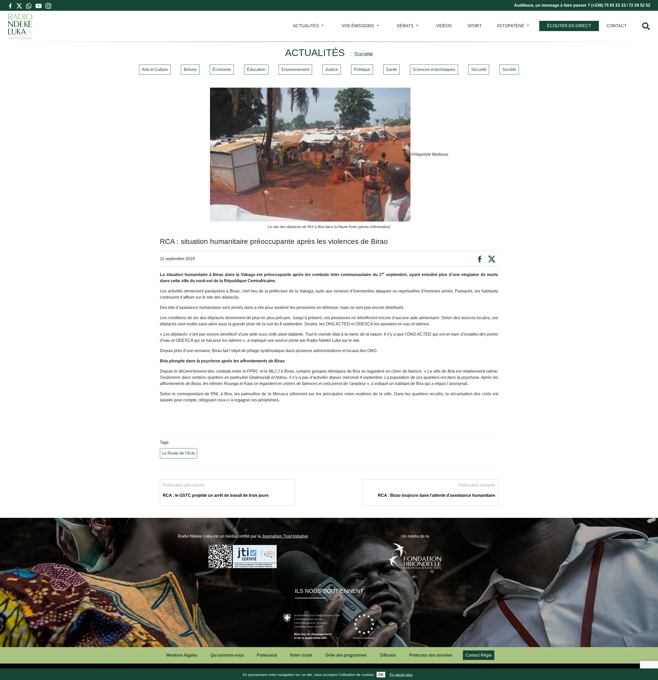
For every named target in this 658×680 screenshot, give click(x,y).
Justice (331, 69)
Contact (617, 26)
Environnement (295, 69)
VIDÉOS (444, 26)
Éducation (256, 69)
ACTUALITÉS (306, 26)
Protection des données (430, 655)
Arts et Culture (155, 69)
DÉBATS (405, 26)
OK (380, 675)
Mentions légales (181, 655)
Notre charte (301, 655)
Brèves (190, 69)
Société (509, 69)
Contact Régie (478, 655)
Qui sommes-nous (227, 655)
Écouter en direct (569, 26)
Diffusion (388, 655)
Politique (362, 69)
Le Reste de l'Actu (178, 453)
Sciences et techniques (434, 69)
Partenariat (267, 655)
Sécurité (478, 69)
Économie (222, 69)
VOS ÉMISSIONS (358, 26)
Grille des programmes (346, 655)
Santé (391, 69)
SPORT (474, 26)
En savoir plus (401, 675)
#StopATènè (510, 26)
